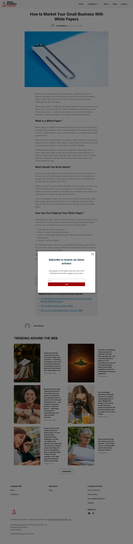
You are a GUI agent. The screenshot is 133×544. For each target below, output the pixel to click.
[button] (92, 254)
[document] (66, 272)
